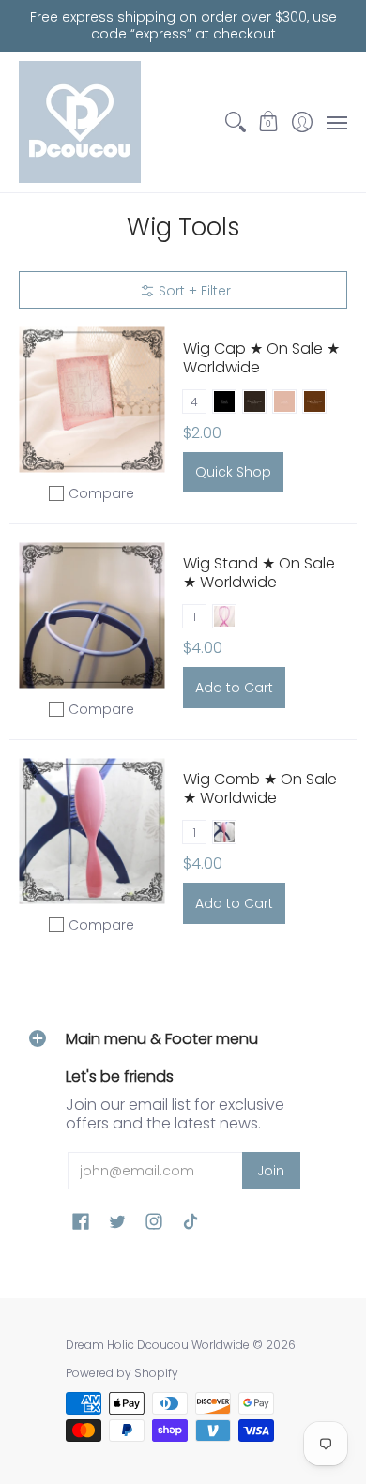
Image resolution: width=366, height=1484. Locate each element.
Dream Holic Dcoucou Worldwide (158, 1345)
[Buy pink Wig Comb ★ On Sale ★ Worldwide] (91, 831)
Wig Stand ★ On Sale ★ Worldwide (259, 573)
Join (270, 1170)
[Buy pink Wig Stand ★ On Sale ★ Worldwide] (91, 616)
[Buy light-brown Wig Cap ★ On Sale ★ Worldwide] (91, 400)
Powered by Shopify (122, 1373)
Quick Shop (233, 471)
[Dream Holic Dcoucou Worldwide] (80, 122)
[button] (268, 122)
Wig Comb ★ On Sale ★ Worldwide (260, 788)
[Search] (235, 122)
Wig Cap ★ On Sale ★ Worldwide (261, 358)
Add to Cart (234, 687)
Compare (101, 493)
